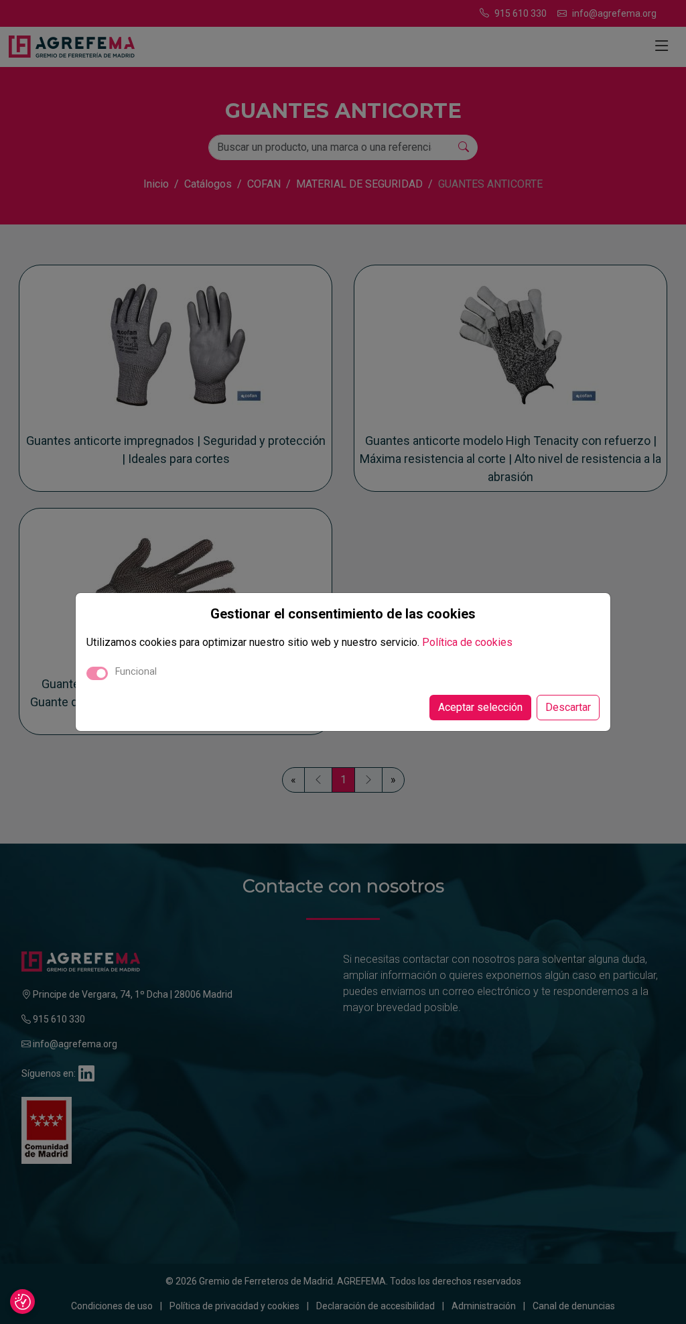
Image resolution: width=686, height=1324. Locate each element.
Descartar (568, 707)
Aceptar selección (480, 707)
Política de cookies (467, 642)
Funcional (136, 671)
